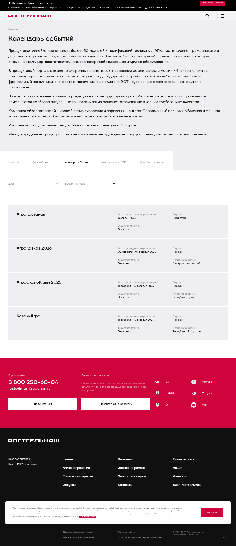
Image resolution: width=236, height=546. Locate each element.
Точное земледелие (78, 476)
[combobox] (33, 183)
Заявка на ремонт (131, 468)
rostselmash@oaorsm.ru (29, 388)
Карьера (54, 8)
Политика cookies (126, 532)
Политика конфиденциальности (78, 532)
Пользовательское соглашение (78, 537)
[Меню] (223, 16)
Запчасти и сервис (132, 476)
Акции (177, 468)
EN (47, 3)
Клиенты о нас (184, 459)
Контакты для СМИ (113, 162)
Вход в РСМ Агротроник (23, 464)
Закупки (69, 485)
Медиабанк (40, 162)
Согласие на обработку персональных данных (140, 537)
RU (41, 3)
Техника (69, 459)
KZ (52, 3)
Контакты (104, 8)
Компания (125, 459)
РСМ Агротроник (72, 8)
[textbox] (90, 183)
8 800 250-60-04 (33, 382)
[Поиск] (207, 16)
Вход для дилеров (19, 459)
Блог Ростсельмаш (35, 8)
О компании (14, 8)
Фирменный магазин (213, 3)
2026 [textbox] (11, 183)
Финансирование (76, 468)
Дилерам (90, 8)
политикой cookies (87, 516)
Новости (13, 162)
